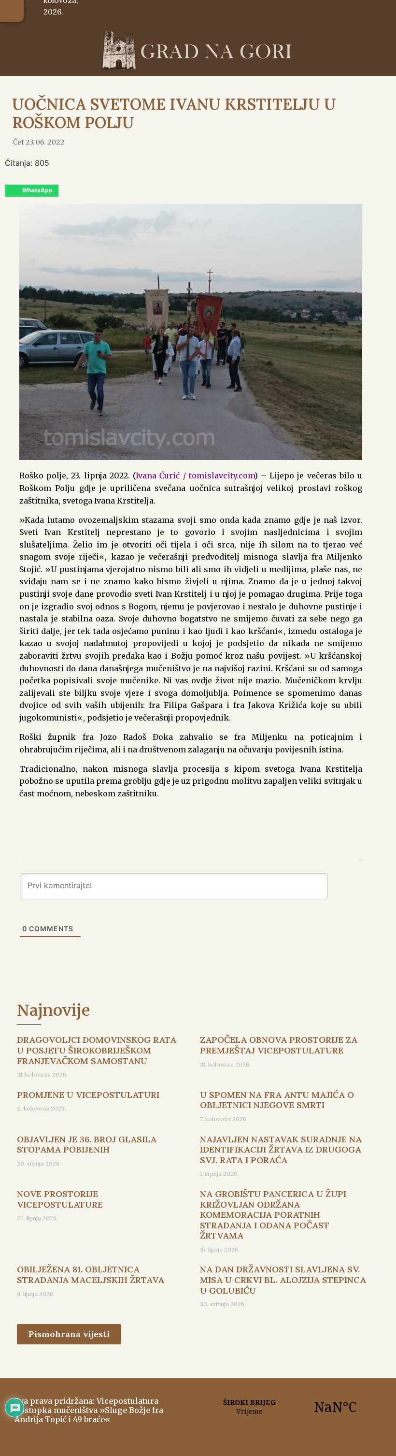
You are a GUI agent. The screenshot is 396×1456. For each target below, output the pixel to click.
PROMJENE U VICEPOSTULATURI (88, 1094)
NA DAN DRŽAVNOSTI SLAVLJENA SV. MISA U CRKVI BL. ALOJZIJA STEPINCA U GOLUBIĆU (283, 1280)
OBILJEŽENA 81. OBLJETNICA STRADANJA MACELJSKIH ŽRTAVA (90, 1274)
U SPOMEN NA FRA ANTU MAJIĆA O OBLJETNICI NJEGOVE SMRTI (277, 1100)
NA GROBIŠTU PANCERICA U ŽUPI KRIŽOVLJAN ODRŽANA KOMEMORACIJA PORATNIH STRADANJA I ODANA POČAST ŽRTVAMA (273, 1214)
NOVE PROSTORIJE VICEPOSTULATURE (60, 1199)
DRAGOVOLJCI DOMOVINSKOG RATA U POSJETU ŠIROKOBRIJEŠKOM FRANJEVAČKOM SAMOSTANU (96, 1050)
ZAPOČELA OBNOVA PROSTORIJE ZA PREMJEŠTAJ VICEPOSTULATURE (278, 1045)
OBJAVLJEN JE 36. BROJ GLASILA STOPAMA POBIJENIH (86, 1144)
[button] (12, 11)
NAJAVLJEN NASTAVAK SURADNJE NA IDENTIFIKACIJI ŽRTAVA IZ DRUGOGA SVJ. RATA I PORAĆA (281, 1150)
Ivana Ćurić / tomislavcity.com (195, 475)
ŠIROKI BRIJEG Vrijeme (292, 1406)
